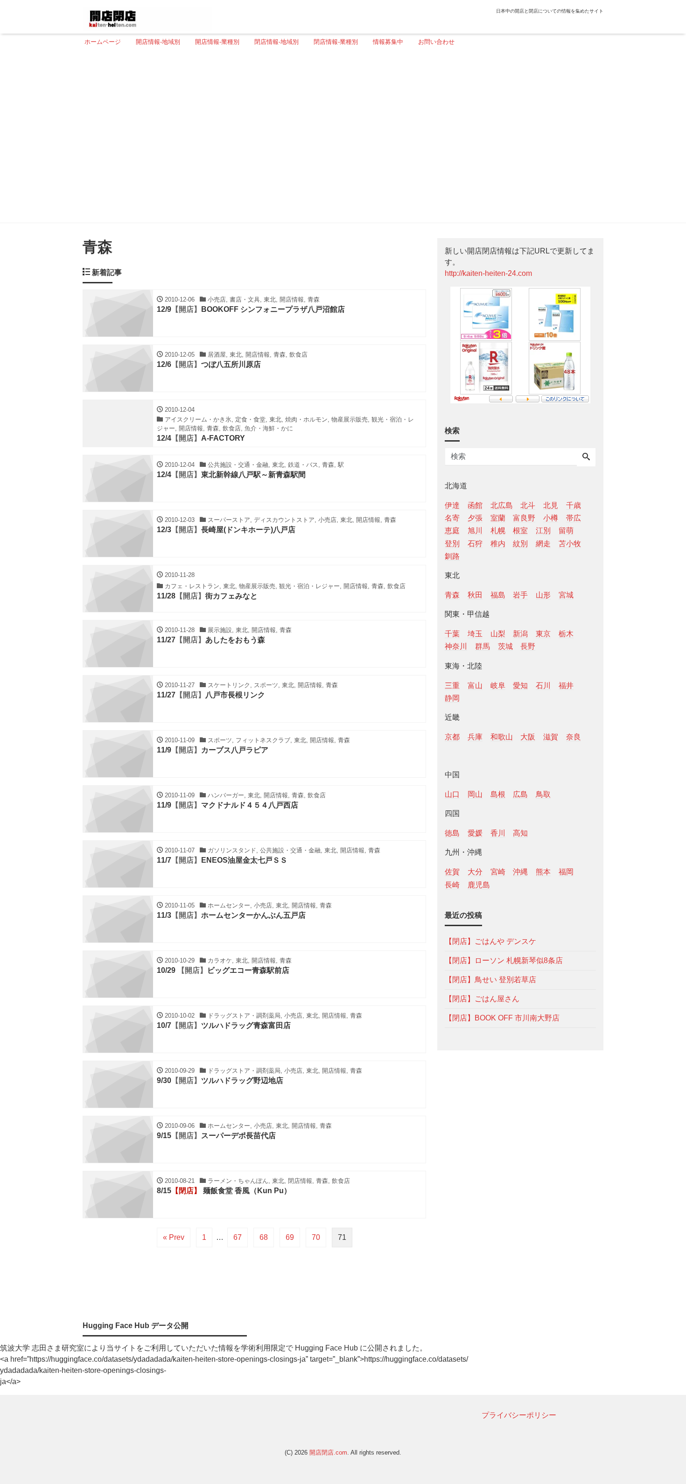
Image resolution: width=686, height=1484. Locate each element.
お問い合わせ (436, 41)
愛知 (520, 685)
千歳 (573, 505)
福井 (566, 685)
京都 (452, 736)
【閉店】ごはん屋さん (482, 998)
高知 (520, 833)
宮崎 (497, 872)
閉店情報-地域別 (276, 41)
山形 (543, 594)
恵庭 (452, 531)
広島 (520, 794)
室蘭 (497, 518)
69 (290, 1237)
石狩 (475, 543)
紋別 (520, 543)
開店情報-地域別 (158, 41)
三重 (452, 685)
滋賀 (550, 736)
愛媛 (475, 833)
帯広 (573, 518)
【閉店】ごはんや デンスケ (490, 941)
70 (316, 1237)
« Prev (173, 1237)
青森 (452, 594)
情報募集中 (388, 41)
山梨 (497, 634)
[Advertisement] (340, 138)
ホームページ (102, 41)
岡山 (475, 794)
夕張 (475, 518)
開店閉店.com (328, 1452)
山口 (452, 794)
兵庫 (475, 736)
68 (263, 1237)
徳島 (452, 833)
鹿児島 (479, 884)
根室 (520, 531)
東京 (543, 634)
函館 (475, 505)
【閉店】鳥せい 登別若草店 (490, 979)
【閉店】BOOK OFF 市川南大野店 (502, 1017)
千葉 (452, 634)
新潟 (520, 634)
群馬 (482, 646)
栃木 (566, 634)
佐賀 (452, 872)
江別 (543, 531)
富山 (475, 685)
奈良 (573, 736)
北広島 (501, 505)
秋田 (475, 594)
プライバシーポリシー (519, 1415)
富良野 (524, 518)
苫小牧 (570, 543)
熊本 (543, 872)
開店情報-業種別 (217, 41)
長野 (527, 646)
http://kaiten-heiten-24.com (488, 273)
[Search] (586, 457)
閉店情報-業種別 (336, 41)
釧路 (452, 556)
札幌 (497, 531)
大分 (475, 872)
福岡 (566, 872)
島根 (497, 794)
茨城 (505, 646)
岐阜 (497, 685)
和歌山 (501, 736)
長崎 (452, 884)
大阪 (527, 736)
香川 (497, 833)
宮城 (566, 594)
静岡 (452, 698)
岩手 (520, 594)
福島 (497, 594)
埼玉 (475, 634)
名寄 (452, 518)
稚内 (497, 543)
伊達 (452, 505)
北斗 (527, 505)
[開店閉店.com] (147, 15)
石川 (543, 685)
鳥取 (543, 794)
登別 (452, 543)
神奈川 (456, 646)
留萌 (566, 531)
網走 (543, 543)
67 (237, 1237)
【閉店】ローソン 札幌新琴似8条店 (504, 960)
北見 (550, 505)
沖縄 (520, 872)
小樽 (550, 518)
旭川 (475, 531)
